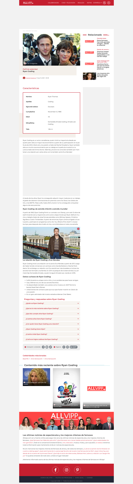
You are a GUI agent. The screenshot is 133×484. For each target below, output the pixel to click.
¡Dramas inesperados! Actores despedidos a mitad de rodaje (103, 54)
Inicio (24, 30)
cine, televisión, (67, 443)
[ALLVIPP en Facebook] (55, 470)
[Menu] (108, 2)
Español (97, 3)
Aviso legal (79, 478)
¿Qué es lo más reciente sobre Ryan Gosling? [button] (42, 308)
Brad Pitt (26, 359)
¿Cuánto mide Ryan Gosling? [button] (36, 334)
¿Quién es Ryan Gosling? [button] (35, 303)
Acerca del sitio (47, 478)
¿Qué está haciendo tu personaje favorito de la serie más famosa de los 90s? (66, 451)
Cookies (90, 478)
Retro (89, 3)
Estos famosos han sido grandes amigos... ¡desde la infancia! (103, 43)
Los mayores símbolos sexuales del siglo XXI (103, 74)
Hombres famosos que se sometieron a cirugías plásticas (103, 66)
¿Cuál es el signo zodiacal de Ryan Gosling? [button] (42, 339)
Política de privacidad (63, 478)
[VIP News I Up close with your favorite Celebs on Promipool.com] (35, 2)
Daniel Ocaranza (31, 78)
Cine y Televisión (68, 3)
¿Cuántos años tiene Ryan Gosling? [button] (39, 319)
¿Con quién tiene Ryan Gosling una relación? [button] (42, 324)
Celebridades (53, 3)
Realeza (81, 3)
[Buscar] (104, 2)
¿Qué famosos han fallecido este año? (43, 440)
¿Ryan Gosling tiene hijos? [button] (35, 329)
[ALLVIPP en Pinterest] (77, 470)
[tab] (51, 303)
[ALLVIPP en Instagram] (66, 470)
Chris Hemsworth (36, 359)
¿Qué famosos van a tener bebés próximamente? (75, 440)
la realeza (99, 443)
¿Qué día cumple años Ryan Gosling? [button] (39, 314)
